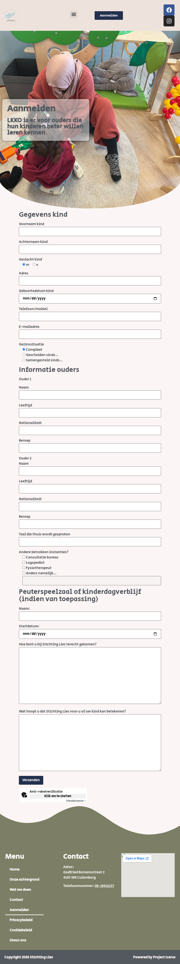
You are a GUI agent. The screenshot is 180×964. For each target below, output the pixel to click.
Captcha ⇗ (76, 800)
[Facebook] (169, 9)
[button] (73, 14)
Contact (16, 899)
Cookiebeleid (21, 930)
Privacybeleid (21, 920)
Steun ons (18, 940)
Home (15, 869)
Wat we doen (20, 889)
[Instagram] (169, 20)
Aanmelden (19, 910)
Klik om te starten (57, 796)
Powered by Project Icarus (154, 957)
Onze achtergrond (24, 879)
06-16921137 (104, 886)
